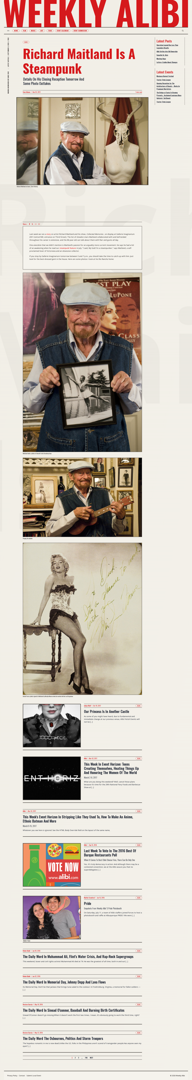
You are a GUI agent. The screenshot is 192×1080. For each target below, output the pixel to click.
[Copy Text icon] (36, 224)
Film (24, 30)
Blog (26, 42)
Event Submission (80, 30)
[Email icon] (39, 224)
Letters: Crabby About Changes (167, 62)
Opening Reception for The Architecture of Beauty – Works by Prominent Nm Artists (168, 86)
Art (41, 30)
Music (33, 30)
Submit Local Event (34, 1076)
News (16, 30)
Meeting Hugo (161, 58)
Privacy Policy (12, 1076)
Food (50, 30)
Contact (22, 1076)
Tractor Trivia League (164, 80)
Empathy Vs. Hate (162, 55)
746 (86, 1058)
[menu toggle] (8, 30)
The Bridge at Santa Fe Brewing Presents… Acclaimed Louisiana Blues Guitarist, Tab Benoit (169, 95)
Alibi (85, 758)
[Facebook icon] (29, 224)
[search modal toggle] (183, 30)
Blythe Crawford (89, 898)
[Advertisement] (82, 205)
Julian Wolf (87, 706)
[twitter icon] (32, 224)
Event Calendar (63, 30)
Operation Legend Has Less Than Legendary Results (167, 46)
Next (91, 1058)
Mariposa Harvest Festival (165, 76)
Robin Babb (26, 951)
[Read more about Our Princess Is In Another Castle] (52, 727)
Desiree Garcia (27, 1004)
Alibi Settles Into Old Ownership (167, 51)
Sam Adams (26, 92)
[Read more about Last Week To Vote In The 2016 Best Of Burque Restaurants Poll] (52, 866)
